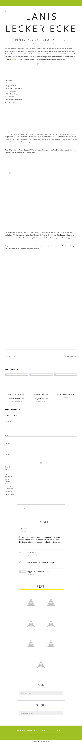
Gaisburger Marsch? (65, 394)
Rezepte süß (59, 730)
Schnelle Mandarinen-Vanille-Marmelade (41, 562)
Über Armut (31, 553)
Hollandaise (23, 529)
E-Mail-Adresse (8, 444)
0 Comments (50, 43)
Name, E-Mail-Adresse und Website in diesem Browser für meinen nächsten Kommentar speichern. (9, 479)
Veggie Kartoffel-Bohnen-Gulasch (38, 572)
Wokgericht (15, 59)
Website (7, 454)
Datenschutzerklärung (27, 730)
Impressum (45, 730)
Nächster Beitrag (68, 357)
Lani (29, 43)
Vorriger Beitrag (13, 357)
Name (7, 435)
